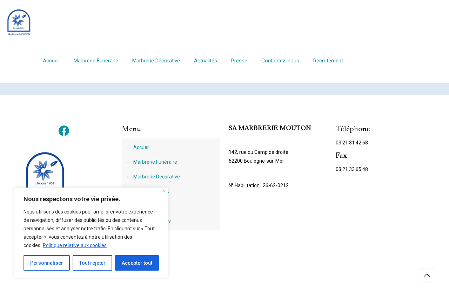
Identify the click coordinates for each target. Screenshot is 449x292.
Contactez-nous (151, 191)
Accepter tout (137, 263)
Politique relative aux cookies (75, 245)
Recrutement (148, 206)
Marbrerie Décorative (156, 176)
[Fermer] (163, 190)
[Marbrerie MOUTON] (18, 22)
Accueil (141, 147)
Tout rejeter (92, 263)
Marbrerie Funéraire (155, 162)
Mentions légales (152, 221)
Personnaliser (46, 263)
